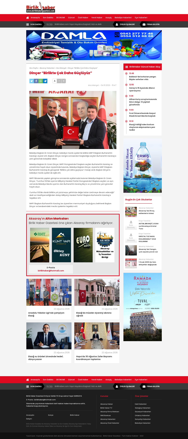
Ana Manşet (61, 68)
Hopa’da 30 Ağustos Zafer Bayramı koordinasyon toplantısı (94, 358)
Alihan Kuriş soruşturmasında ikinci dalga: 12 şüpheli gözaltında (143, 102)
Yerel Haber (96, 17)
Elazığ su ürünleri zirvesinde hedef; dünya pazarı (45, 358)
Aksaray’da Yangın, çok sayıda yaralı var (148, 250)
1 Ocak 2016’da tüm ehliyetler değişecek (148, 263)
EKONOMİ (60, 17)
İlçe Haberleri (141, 17)
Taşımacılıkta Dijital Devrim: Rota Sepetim (73, 24)
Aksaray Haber (106, 404)
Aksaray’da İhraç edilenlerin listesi (146, 212)
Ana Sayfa (33, 68)
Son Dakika (48, 17)
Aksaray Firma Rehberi (109, 411)
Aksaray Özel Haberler (109, 423)
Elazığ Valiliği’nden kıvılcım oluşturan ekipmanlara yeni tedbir (142, 127)
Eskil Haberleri (141, 404)
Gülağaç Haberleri (142, 408)
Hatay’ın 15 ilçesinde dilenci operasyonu (142, 89)
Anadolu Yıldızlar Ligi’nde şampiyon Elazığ (46, 314)
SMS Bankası (105, 415)
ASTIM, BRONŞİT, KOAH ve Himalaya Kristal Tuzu (148, 226)
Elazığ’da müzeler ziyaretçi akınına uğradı (93, 314)
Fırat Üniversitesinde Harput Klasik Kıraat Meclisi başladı (142, 114)
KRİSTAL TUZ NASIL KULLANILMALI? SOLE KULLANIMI (147, 239)
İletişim (29, 419)
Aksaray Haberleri (47, 68)
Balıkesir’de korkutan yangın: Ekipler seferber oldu (142, 78)
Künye (50, 415)
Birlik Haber (74, 415)
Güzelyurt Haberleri (143, 411)
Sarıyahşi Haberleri (143, 419)
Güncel (71, 17)
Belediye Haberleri (123, 17)
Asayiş (109, 17)
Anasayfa (35, 17)
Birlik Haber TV (106, 408)
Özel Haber (83, 17)
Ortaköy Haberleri (142, 415)
